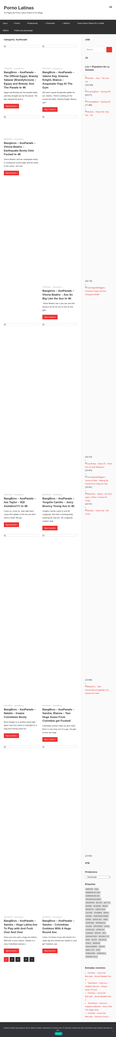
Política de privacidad (23, 30)
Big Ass (99, 903)
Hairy (105, 919)
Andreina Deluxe (93, 896)
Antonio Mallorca (93, 899)
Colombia (98, 913)
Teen (98, 950)
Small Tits (90, 950)
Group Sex (97, 919)
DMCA (5, 30)
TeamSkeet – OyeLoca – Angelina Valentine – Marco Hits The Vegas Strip (98, 1006)
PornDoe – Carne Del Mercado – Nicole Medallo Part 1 (98, 996)
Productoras (32, 23)
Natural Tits (104, 936)
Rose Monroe (91, 946)
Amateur (89, 889)
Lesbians (89, 933)
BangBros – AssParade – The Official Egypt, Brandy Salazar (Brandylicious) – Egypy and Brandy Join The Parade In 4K (21, 80)
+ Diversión (50, 23)
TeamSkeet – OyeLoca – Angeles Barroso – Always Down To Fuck (96, 986)
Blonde (89, 906)
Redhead (96, 943)
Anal (96, 889)
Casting (89, 913)
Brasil (105, 906)
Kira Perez (98, 926)
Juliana (89, 926)
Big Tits (107, 903)
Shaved (102, 946)
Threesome (90, 953)
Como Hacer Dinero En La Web (90, 23)
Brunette (90, 909)
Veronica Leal (91, 957)
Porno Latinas (19, 7)
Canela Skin (100, 909)
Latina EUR (90, 930)
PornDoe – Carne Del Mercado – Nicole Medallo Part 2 (98, 976)
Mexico (98, 933)
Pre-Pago (102, 940)
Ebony (106, 913)
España (89, 916)
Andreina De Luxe (93, 892)
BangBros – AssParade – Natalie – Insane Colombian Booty (20, 713)
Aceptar (59, 1034)
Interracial (100, 923)
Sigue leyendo (11, 106)
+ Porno (16, 23)
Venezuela (101, 953)
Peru (88, 940)
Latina (106, 926)
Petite (94, 940)
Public (88, 943)
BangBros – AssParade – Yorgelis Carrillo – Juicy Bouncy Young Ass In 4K (58, 502)
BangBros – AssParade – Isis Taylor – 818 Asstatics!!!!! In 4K (20, 502)
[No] (113, 1031)
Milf (104, 933)
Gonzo (88, 919)
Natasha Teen (91, 936)
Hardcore (90, 923)
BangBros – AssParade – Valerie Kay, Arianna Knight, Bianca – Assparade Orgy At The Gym (58, 80)
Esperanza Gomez (100, 916)
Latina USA (100, 930)
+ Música (66, 23)
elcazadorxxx (19, 68)
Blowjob (97, 906)
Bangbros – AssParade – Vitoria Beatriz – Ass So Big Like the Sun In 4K (58, 294)
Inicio (5, 23)
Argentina (90, 903)
